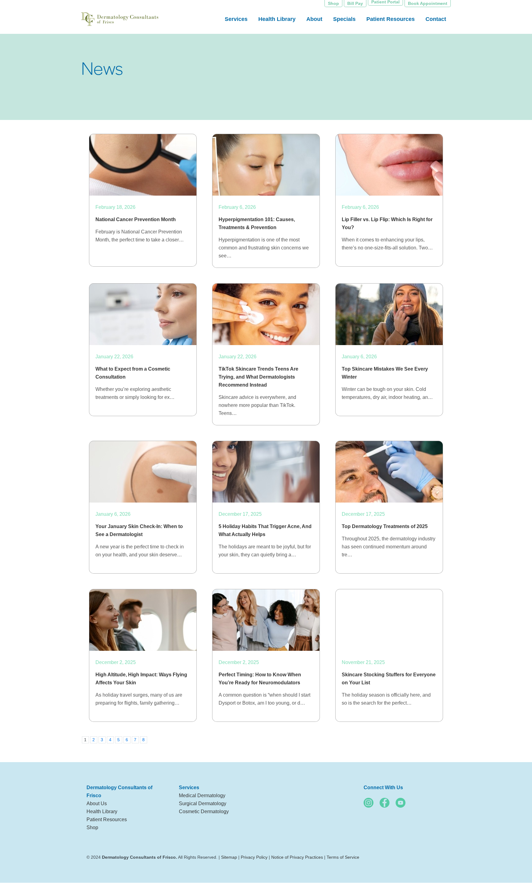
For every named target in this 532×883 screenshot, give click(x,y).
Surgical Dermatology (202, 803)
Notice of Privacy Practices (297, 857)
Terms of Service (343, 857)
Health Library (102, 811)
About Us (97, 803)
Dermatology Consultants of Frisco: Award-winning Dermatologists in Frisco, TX (119, 20)
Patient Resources (107, 819)
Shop (92, 827)
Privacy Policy (254, 857)
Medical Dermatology (202, 795)
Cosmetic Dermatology (204, 811)
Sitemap (229, 857)
